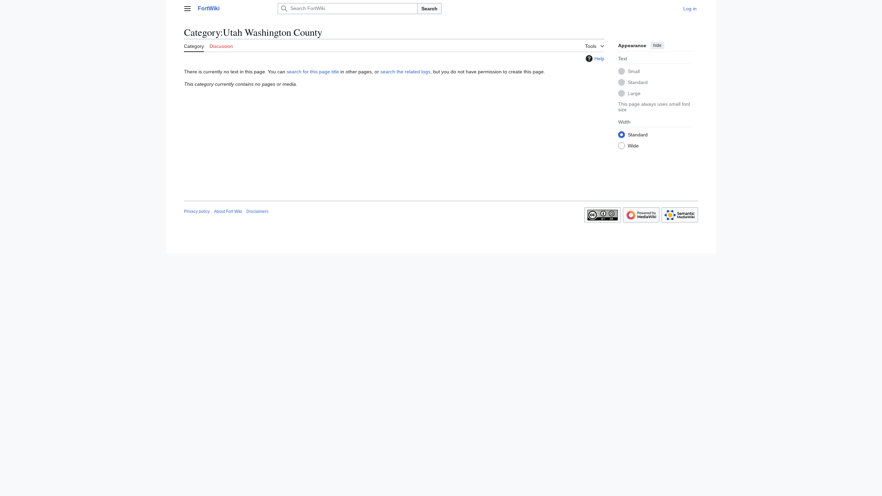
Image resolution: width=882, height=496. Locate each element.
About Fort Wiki (228, 211)
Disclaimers (257, 211)
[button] (187, 8)
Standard (638, 82)
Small (634, 71)
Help (599, 58)
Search (429, 8)
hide (657, 45)
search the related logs (405, 71)
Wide (633, 145)
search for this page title (313, 71)
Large (634, 93)
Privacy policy (197, 211)
